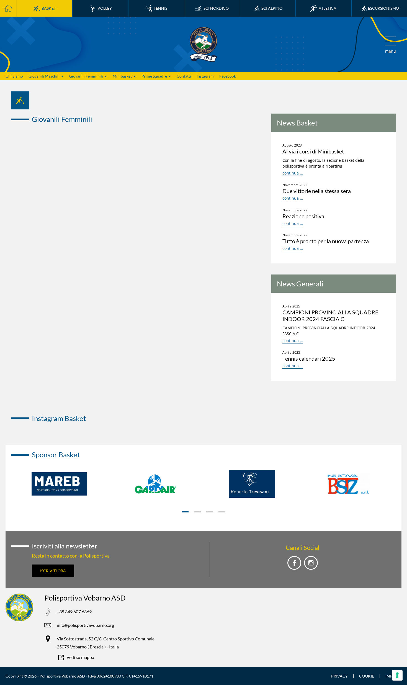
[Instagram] (311, 563)
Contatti (184, 76)
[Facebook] (294, 563)
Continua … (292, 173)
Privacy (339, 676)
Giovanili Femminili (86, 76)
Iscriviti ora (53, 570)
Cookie (366, 676)
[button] (390, 44)
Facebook (227, 76)
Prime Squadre (154, 76)
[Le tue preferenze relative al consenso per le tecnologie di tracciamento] (397, 675)
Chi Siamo (14, 76)
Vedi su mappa (80, 657)
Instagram (205, 76)
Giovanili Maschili (44, 76)
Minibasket (122, 76)
